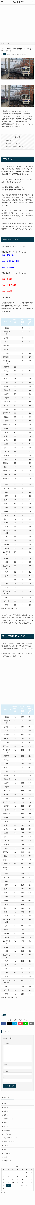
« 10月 (3, 1192)
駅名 (5, 322)
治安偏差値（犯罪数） (22, 709)
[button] (3, 1023)
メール (5, 1071)
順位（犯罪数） (22, 322)
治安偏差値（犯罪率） (29, 709)
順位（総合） (14, 322)
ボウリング (8, 1119)
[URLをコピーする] (31, 1023)
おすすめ (7, 1161)
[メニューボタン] (2, 2)
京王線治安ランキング (13, 143)
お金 (6, 1145)
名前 (5, 1065)
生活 (6, 1126)
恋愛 (6, 1115)
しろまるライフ (17, 2)
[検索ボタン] (33, 2)
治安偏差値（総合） (14, 709)
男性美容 (7, 1130)
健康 (6, 1111)
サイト (5, 1077)
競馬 (6, 1149)
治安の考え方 (10, 140)
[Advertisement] (17, 23)
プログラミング (9, 1141)
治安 (4, 54)
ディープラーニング (10, 1138)
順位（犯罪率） (29, 322)
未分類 (7, 1157)
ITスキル (7, 1134)
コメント (6, 1043)
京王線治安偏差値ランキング (15, 146)
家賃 (6, 1107)
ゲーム (7, 1122)
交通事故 (7, 1153)
